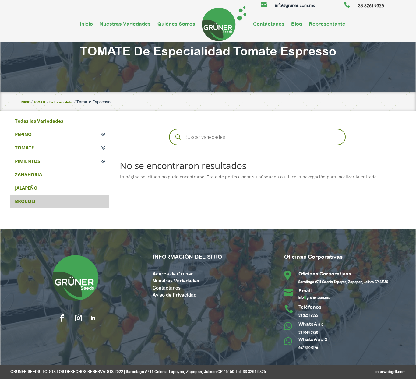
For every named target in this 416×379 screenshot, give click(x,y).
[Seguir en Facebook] (62, 318)
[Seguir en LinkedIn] (93, 318)
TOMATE (105, 51)
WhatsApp (310, 324)
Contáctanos (268, 23)
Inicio (86, 23)
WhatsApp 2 (313, 339)
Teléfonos (310, 307)
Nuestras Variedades (125, 23)
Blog (296, 23)
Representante (327, 23)
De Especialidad (182, 51)
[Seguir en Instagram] (79, 318)
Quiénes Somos (176, 23)
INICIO (25, 102)
